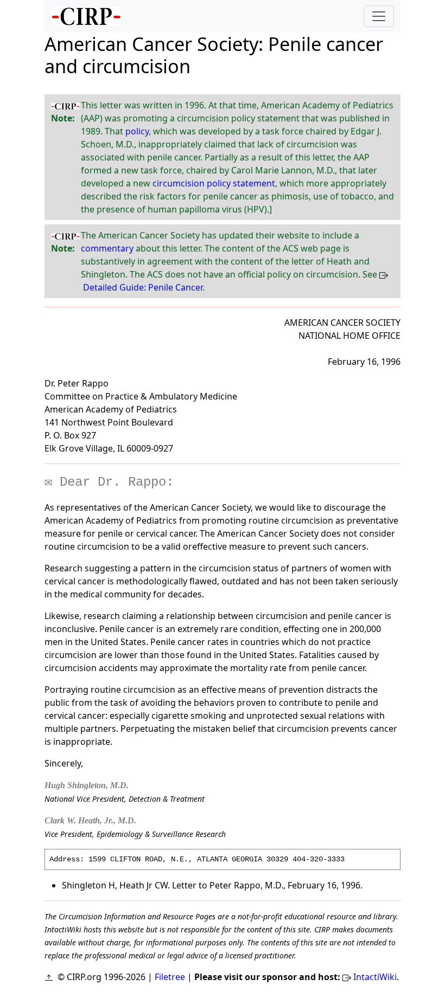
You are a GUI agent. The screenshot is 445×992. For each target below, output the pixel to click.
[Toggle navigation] (379, 16)
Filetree (170, 977)
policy (137, 131)
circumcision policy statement (213, 183)
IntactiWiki (375, 977)
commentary (107, 248)
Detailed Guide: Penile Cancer (142, 287)
